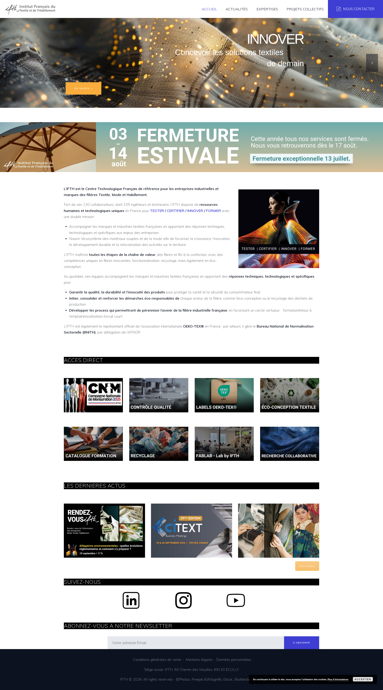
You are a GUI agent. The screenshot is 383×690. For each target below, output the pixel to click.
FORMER (213, 210)
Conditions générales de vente (157, 659)
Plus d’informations (338, 679)
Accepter (362, 679)
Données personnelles (233, 659)
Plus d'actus (307, 566)
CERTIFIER (175, 210)
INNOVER (195, 210)
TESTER (157, 210)
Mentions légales (199, 659)
